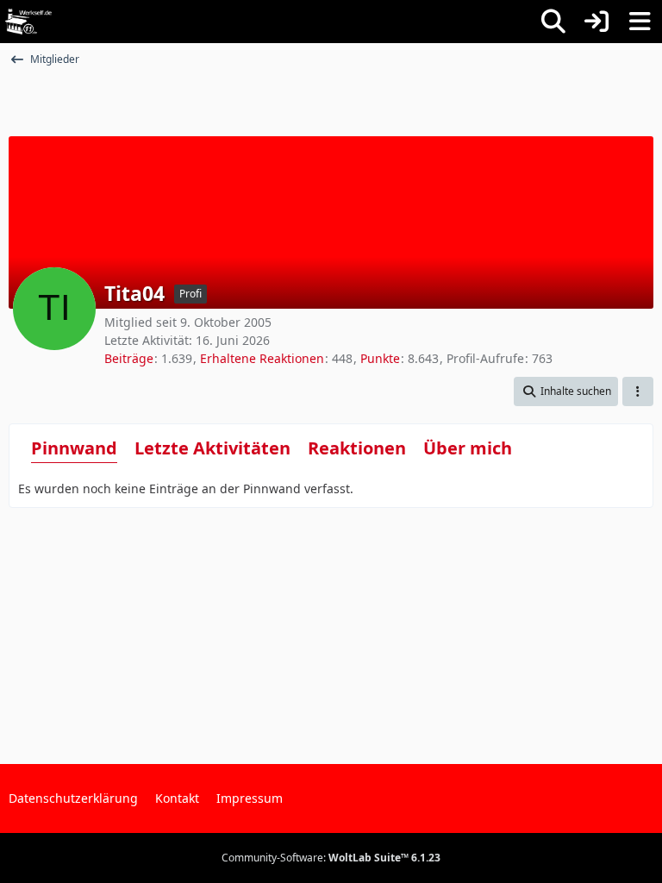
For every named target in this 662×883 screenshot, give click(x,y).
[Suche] (553, 21)
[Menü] (639, 21)
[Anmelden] (596, 21)
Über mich (467, 448)
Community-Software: (331, 857)
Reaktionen (357, 448)
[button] (566, 391)
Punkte (380, 358)
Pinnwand (74, 448)
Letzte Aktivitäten (212, 448)
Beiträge (128, 358)
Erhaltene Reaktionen (262, 358)
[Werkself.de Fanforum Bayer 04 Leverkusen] (28, 21)
